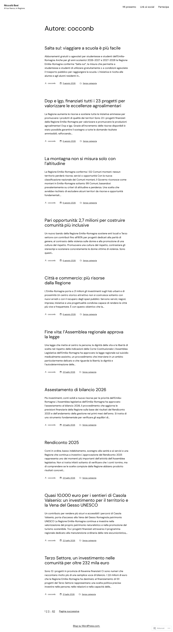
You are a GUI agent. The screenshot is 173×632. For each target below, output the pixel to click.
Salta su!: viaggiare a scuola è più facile (83, 48)
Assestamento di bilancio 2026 (75, 389)
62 (53, 611)
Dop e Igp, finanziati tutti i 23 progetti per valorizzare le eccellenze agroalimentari (85, 103)
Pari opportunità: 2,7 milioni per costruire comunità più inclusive (85, 223)
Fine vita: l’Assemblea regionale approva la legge (84, 334)
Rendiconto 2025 (62, 442)
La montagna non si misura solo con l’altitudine (80, 161)
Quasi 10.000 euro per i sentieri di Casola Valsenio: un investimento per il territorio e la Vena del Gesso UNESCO (86, 500)
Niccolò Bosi (11, 5)
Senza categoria (90, 83)
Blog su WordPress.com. (86, 626)
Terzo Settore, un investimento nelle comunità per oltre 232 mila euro (80, 560)
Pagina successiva (69, 611)
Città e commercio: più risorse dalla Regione (75, 280)
